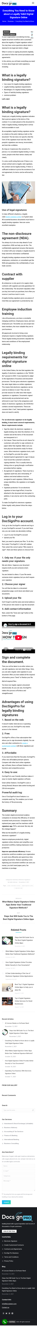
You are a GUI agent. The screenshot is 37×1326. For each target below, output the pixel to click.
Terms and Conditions (11, 1257)
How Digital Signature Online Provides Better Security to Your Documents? (19, 963)
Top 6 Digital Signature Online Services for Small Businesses (23, 1001)
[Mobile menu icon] (33, 3)
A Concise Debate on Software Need (17, 1023)
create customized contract (13, 885)
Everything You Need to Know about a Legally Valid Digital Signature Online (19, 1042)
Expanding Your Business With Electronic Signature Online (18, 1072)
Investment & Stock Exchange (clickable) (18, 1123)
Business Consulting (11, 1143)
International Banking (11, 1139)
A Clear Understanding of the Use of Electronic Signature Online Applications (19, 974)
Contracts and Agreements (13, 1249)
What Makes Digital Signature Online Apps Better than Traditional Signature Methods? (20, 952)
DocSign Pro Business (11, 1253)
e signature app (18, 888)
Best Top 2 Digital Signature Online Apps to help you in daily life (24, 987)
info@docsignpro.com (9, 1304)
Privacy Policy (8, 1261)
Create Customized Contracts (14, 1245)
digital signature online (13, 217)
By (12, 882)
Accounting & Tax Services (13, 1131)
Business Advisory (10, 1127)
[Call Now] (4, 1322)
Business (6, 31)
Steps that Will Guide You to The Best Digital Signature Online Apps (24, 940)
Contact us (5, 1307)
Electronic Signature (9, 34)
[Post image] (7, 941)
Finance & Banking (10, 1135)
